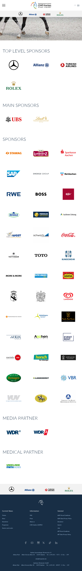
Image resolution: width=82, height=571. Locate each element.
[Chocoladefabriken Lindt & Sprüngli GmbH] (41, 119)
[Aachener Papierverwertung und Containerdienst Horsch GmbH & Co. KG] (41, 357)
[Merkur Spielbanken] (41, 214)
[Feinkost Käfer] (68, 194)
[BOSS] (41, 194)
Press (31, 518)
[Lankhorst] (41, 378)
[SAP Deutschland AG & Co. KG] (14, 174)
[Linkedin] (56, 542)
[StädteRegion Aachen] (41, 317)
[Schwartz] (41, 235)
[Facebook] (25, 542)
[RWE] (14, 194)
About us (32, 521)
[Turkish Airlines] (68, 65)
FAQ (31, 515)
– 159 (67, 565)
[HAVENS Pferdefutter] (68, 276)
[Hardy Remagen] (14, 378)
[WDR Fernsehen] (14, 432)
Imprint (60, 525)
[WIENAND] (68, 357)
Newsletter (5, 521)
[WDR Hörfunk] (41, 432)
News (3, 518)
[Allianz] (41, 65)
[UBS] (14, 119)
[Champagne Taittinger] (14, 255)
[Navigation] (3, 5)
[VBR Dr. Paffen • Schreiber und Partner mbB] (68, 378)
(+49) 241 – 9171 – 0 (55, 554)
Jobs (59, 528)
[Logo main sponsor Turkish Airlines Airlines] (46, 14)
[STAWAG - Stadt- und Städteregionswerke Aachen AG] (14, 153)
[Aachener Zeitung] (68, 214)
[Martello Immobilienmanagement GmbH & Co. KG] (14, 357)
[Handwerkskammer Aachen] (14, 317)
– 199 (67, 554)
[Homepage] (41, 5)
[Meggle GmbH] (14, 214)
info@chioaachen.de (41, 559)
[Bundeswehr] (68, 255)
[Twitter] (43, 542)
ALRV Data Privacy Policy (65, 518)
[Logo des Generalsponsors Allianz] (33, 14)
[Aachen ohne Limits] (41, 337)
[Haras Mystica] (68, 317)
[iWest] (14, 235)
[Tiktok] (50, 542)
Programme (5, 525)
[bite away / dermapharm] (41, 276)
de (75, 5)
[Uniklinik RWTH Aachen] (14, 466)
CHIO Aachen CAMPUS (36, 525)
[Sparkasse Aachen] (68, 153)
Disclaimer (60, 521)
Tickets (4, 515)
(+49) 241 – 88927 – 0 (55, 565)
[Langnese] (68, 296)
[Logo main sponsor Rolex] (60, 14)
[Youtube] (32, 542)
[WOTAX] (14, 337)
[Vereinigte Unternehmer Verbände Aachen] (14, 398)
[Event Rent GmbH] (68, 337)
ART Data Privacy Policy (64, 534)
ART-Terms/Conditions (64, 531)
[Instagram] (38, 542)
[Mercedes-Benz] (14, 65)
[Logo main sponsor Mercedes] (21, 14)
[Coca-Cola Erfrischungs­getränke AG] (68, 235)
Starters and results (7, 528)
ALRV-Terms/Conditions (64, 515)
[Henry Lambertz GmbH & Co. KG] (41, 153)
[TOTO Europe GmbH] (41, 255)
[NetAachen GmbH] (68, 174)
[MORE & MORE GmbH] (14, 276)
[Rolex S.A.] (14, 85)
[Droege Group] (41, 174)
